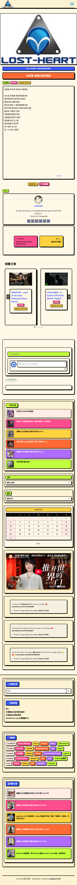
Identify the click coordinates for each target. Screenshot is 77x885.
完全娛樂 (33, 68)
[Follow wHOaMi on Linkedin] (48, 221)
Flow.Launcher (22, 758)
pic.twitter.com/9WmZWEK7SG (28, 655)
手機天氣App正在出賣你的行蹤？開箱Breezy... (32, 442)
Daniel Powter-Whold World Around (24, 241)
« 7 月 (38, 543)
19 (29, 530)
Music (5, 191)
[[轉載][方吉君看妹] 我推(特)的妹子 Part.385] (10, 454)
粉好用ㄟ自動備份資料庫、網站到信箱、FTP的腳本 (33, 421)
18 (20, 530)
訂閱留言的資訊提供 (13, 715)
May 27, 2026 (44, 635)
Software (52, 763)
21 (48, 530)
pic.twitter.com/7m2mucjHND (23, 607)
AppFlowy (41, 763)
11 (20, 526)
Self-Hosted (63, 743)
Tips (53, 748)
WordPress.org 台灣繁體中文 (17, 718)
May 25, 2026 (44, 610)
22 (57, 530)
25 (20, 534)
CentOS (29, 748)
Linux (36, 743)
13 (38, 526)
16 (66, 526)
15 (57, 526)
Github (16, 763)
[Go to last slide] (8, 296)
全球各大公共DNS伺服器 (24, 411)
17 (10, 530)
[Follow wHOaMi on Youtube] (40, 221)
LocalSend (11, 743)
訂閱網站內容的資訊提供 (15, 712)
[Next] (69, 296)
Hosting (10, 758)
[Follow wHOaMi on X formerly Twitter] (32, 221)
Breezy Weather (24, 743)
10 (11, 526)
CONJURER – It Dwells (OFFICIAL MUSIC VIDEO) (55, 295)
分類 (8, 477)
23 (66, 530)
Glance (66, 753)
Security (20, 748)
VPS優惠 (20, 753)
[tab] (34, 326)
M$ (33, 763)
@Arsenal (25, 604)
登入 (7, 709)
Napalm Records (42, 748)
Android (10, 753)
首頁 (27, 68)
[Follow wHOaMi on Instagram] (36, 221)
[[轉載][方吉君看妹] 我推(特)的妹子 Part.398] (10, 434)
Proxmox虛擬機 (60, 758)
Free (8, 763)
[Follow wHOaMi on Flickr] (44, 221)
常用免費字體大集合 (23, 462)
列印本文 (33, 184)
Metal (60, 748)
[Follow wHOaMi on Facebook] (28, 221)
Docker (38, 753)
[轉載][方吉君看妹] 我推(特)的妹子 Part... (30, 431)
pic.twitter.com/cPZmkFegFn (22, 631)
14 (48, 526)
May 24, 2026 (44, 659)
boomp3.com (58, 175)
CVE (49, 758)
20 (38, 530)
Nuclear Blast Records (52, 753)
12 (29, 526)
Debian (29, 753)
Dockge (10, 748)
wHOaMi (13, 82)
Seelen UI (34, 758)
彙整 (8, 493)
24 (11, 534)
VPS (42, 758)
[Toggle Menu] (72, 4)
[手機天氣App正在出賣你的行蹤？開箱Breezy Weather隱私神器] (10, 444)
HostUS (44, 743)
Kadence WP (55, 879)
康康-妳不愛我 (56, 240)
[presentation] (20, 280)
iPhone (25, 763)
